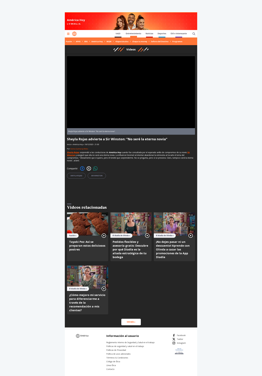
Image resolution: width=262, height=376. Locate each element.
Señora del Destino (160, 41)
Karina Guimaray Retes (79, 149)
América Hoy (97, 41)
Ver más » (131, 322)
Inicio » (69, 144)
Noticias (149, 33)
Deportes (162, 33)
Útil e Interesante (179, 33)
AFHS (78, 41)
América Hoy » (78, 144)
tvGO (118, 33)
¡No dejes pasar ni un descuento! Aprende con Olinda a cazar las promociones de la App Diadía (173, 249)
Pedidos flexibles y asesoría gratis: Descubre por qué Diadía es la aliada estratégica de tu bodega (130, 249)
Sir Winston (96, 176)
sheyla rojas (76, 176)
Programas (177, 41)
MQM (109, 41)
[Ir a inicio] (74, 34)
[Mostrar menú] (68, 34)
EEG (86, 41)
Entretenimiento (133, 33)
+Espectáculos (121, 41)
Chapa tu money (139, 41)
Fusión (69, 41)
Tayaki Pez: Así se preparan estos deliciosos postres (87, 245)
